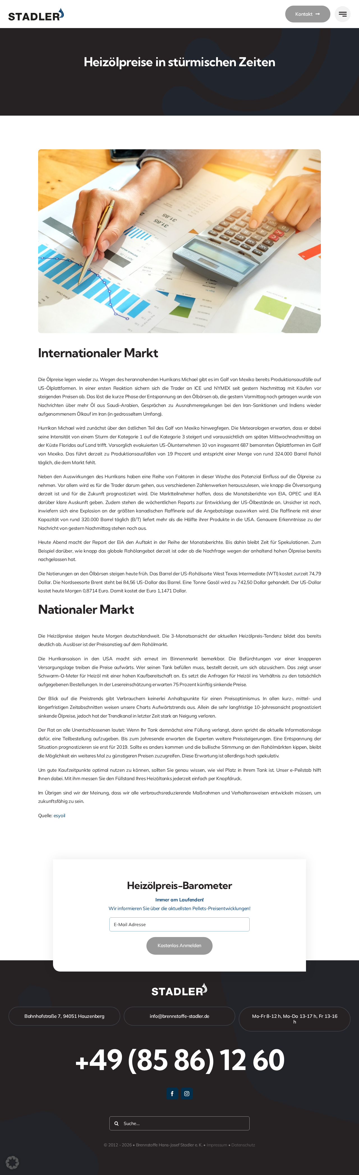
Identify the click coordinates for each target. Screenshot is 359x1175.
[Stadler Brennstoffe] (36, 10)
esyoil (59, 815)
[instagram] (187, 1094)
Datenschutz (243, 1144)
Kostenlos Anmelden (179, 945)
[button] (12, 1162)
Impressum (217, 1144)
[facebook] (172, 1094)
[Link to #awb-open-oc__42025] (343, 14)
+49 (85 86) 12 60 (179, 1059)
